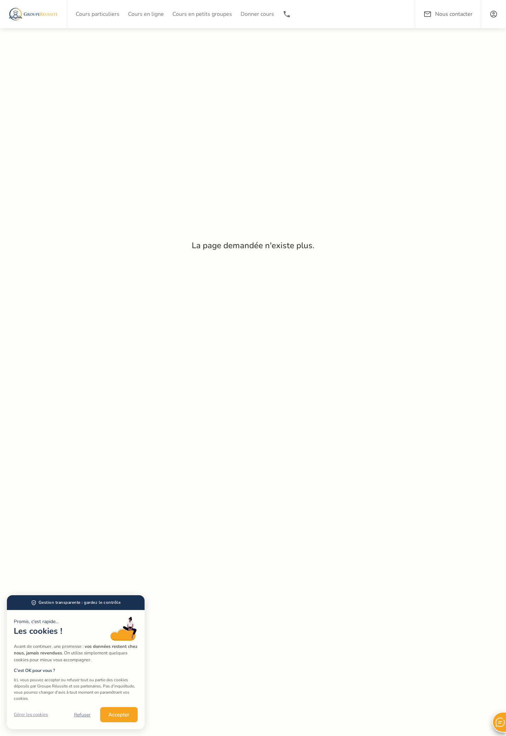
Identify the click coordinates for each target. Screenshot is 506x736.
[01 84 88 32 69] (287, 14)
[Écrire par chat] (499, 722)
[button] (493, 14)
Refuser (82, 715)
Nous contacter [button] (454, 14)
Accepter (118, 714)
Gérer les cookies (31, 715)
